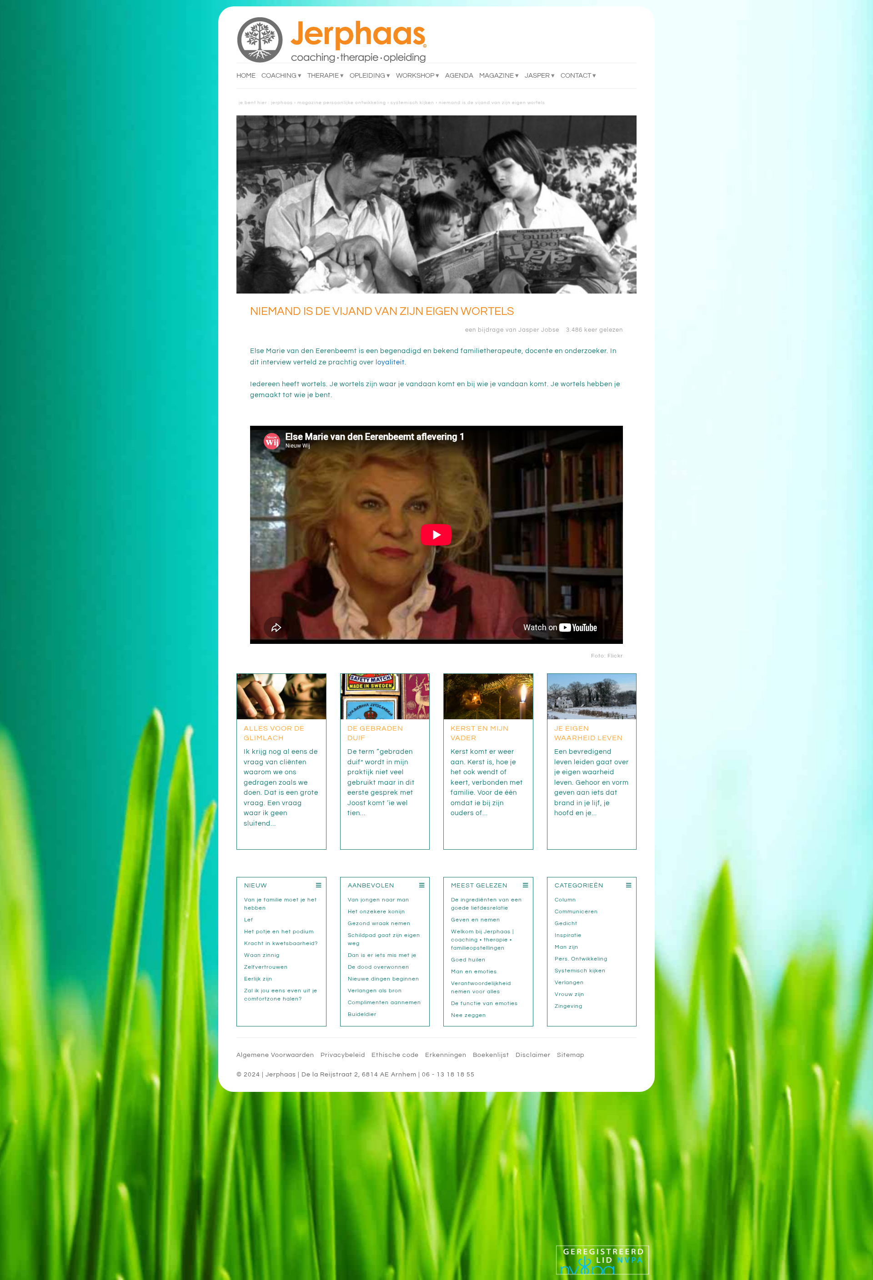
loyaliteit (390, 362)
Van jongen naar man (378, 900)
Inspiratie (568, 935)
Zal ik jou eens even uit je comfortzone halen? (280, 995)
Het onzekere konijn (376, 912)
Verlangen (569, 983)
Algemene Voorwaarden (275, 1055)
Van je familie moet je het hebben (280, 904)
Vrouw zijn (569, 994)
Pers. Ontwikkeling (581, 959)
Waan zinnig (262, 955)
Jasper (537, 75)
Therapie (323, 75)
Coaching (278, 75)
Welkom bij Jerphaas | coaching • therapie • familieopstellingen (482, 940)
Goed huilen (468, 960)
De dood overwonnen (378, 967)
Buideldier (362, 1014)
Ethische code (395, 1055)
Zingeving (568, 1006)
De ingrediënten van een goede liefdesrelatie (486, 904)
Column (565, 900)
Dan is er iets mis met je (382, 955)
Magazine (496, 75)
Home (246, 75)
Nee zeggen (468, 1015)
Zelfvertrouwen (266, 967)
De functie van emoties (484, 1003)
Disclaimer (533, 1055)
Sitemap (570, 1055)
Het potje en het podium (279, 932)
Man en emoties (474, 972)
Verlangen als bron (375, 991)
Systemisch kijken (412, 102)
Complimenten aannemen (384, 1003)
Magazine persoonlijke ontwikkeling (341, 102)
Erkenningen (446, 1055)
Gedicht (566, 923)
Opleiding (367, 75)
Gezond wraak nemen (379, 923)
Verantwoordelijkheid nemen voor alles (481, 988)
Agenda (459, 75)
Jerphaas (282, 102)
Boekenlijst (491, 1055)
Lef (248, 920)
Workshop (415, 75)
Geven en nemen (475, 920)
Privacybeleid (343, 1055)
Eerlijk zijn (258, 979)
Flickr (615, 656)
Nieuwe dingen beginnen (383, 979)
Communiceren (576, 912)
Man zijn (566, 947)
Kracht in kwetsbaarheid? (281, 943)
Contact (576, 75)
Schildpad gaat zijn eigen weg (384, 939)
